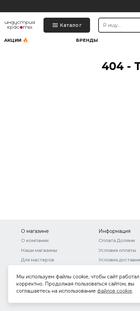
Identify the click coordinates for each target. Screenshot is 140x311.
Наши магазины (39, 250)
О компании (35, 240)
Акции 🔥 (16, 40)
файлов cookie (114, 291)
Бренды (87, 40)
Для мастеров (37, 259)
